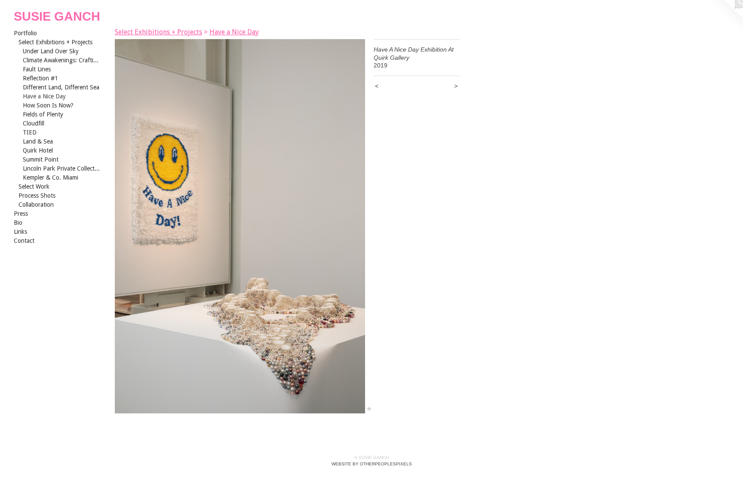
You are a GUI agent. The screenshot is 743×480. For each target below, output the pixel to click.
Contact (24, 240)
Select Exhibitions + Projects (55, 42)
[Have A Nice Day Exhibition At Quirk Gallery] (240, 226)
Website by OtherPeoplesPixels (372, 464)
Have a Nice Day (44, 96)
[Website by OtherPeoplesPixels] (726, 17)
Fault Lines (37, 69)
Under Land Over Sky (51, 51)
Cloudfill (33, 123)
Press (21, 213)
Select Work (33, 186)
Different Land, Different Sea (61, 87)
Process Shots (36, 195)
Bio (18, 222)
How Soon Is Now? (48, 105)
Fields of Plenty (43, 114)
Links (20, 231)
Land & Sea (38, 141)
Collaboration (36, 204)
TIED (30, 132)
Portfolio (25, 33)
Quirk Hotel (38, 150)
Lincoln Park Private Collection (61, 168)
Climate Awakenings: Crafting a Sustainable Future (61, 60)
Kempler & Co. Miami (50, 177)
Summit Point (40, 159)
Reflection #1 (40, 78)
